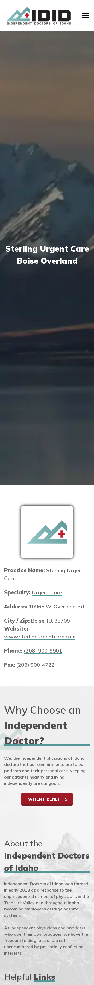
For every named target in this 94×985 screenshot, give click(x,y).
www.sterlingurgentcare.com (39, 636)
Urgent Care (47, 592)
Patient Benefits (47, 799)
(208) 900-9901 (43, 650)
